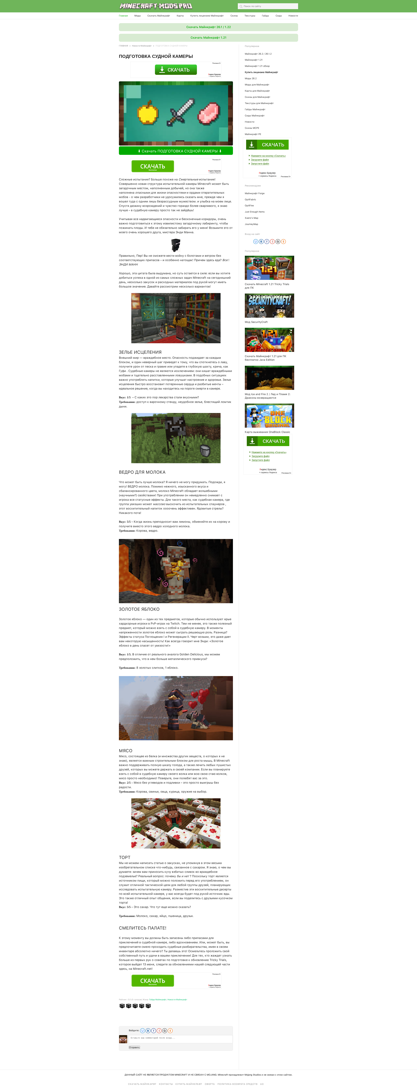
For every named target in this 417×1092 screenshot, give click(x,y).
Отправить (134, 1047)
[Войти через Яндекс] (159, 1030)
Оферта (210, 1084)
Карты (180, 15)
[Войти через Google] (164, 1030)
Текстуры (249, 15)
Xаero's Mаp (251, 218)
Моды (137, 15)
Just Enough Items (255, 211)
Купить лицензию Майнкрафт (207, 15)
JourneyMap (251, 224)
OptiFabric (250, 199)
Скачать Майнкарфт (142, 1084)
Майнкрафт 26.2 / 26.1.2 (258, 53)
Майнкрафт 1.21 (254, 60)
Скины (234, 15)
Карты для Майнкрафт (257, 90)
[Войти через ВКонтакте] (148, 1030)
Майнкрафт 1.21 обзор (257, 66)
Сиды (279, 15)
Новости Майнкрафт (177, 999)
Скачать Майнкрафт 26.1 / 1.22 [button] (208, 27)
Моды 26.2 (251, 78)
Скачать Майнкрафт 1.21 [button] (208, 37)
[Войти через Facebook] (153, 1030)
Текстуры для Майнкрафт (259, 103)
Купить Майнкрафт (188, 1084)
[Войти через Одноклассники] (170, 1030)
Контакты (166, 1084)
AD (262, 1084)
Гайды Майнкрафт (157, 999)
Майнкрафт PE (253, 134)
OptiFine (249, 205)
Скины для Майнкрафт (257, 97)
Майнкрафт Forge (255, 193)
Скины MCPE (252, 128)
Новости (293, 15)
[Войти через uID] (142, 1030)
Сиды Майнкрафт (255, 115)
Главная (123, 15)
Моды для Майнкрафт (257, 84)
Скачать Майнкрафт (158, 15)
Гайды (265, 15)
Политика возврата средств (237, 1084)
